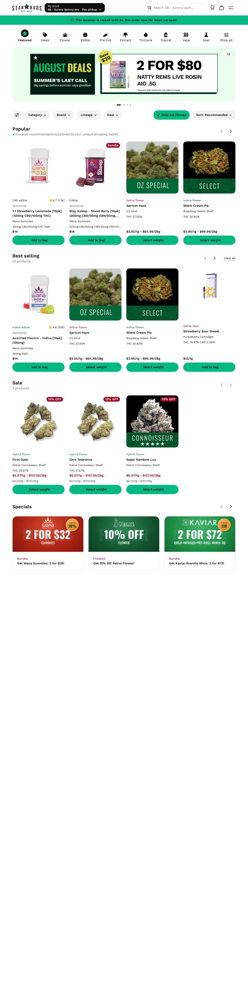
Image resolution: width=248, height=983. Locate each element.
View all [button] (230, 258)
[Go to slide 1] (119, 105)
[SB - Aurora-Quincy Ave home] (26, 7)
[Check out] (221, 7)
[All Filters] (17, 115)
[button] (124, 74)
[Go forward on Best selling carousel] (214, 258)
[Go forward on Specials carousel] (231, 506)
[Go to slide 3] (127, 105)
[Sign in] (212, 7)
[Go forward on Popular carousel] (231, 131)
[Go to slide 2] (124, 105)
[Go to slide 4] (130, 105)
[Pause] (228, 54)
